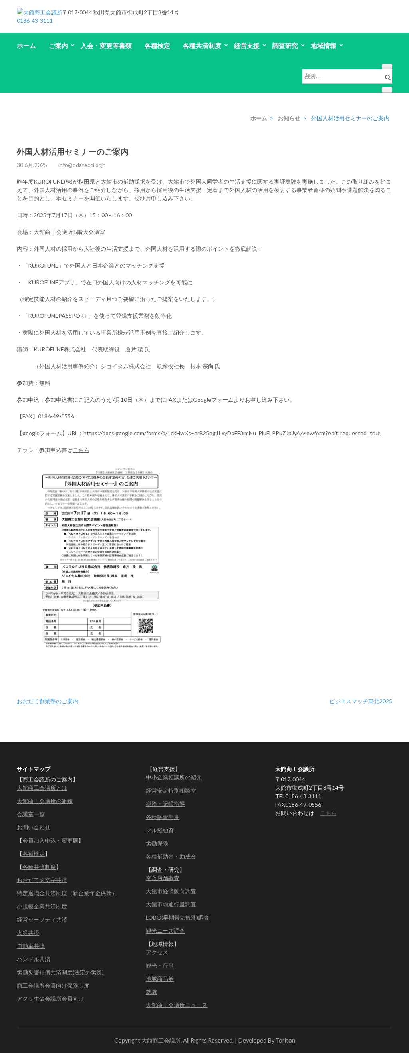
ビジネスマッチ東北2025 (360, 701)
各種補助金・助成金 (171, 856)
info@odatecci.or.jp (82, 164)
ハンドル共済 (33, 959)
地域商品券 (160, 978)
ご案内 (58, 45)
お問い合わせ (33, 827)
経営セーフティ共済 (42, 919)
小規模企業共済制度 (42, 906)
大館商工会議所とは (42, 787)
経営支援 (247, 45)
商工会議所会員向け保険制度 (53, 985)
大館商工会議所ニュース (176, 1004)
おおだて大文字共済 (42, 880)
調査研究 (285, 45)
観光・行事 (160, 965)
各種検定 (157, 45)
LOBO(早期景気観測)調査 (177, 917)
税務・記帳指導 (165, 803)
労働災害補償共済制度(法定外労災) (60, 972)
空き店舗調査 (162, 878)
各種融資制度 (162, 816)
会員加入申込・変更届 (50, 840)
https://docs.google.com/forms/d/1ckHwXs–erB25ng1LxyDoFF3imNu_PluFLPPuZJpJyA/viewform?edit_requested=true (232, 433)
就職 (151, 991)
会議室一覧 (31, 814)
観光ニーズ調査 (165, 930)
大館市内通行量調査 (171, 904)
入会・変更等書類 (106, 45)
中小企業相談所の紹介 (174, 777)
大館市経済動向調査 (171, 891)
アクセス (157, 952)
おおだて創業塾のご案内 (47, 701)
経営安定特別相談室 (171, 790)
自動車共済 (31, 945)
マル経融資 (160, 830)
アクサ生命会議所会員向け (50, 998)
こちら (81, 449)
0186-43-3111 (35, 20)
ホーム (26, 45)
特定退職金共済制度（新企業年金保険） (67, 893)
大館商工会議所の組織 (45, 800)
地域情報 (323, 45)
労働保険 (157, 843)
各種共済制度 (202, 45)
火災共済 (28, 932)
